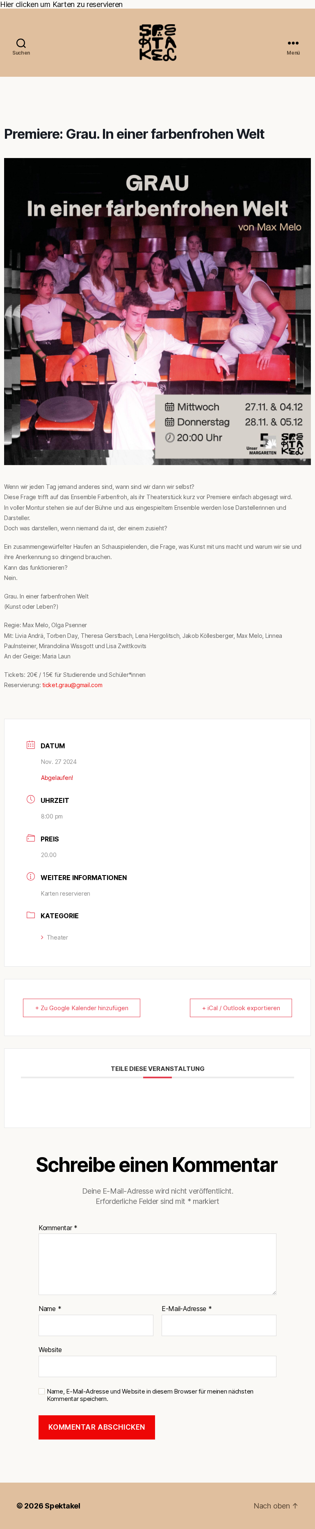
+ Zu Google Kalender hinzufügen (81, 1008)
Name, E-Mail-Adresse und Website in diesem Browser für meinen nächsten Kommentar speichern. (150, 1395)
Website (50, 1349)
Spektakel (62, 1505)
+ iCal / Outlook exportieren (241, 1008)
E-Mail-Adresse (187, 1309)
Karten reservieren (65, 893)
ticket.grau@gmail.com (72, 684)
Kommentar (58, 1228)
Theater (57, 937)
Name (50, 1309)
